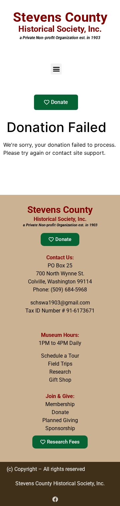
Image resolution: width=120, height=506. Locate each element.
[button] (56, 69)
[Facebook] (55, 499)
